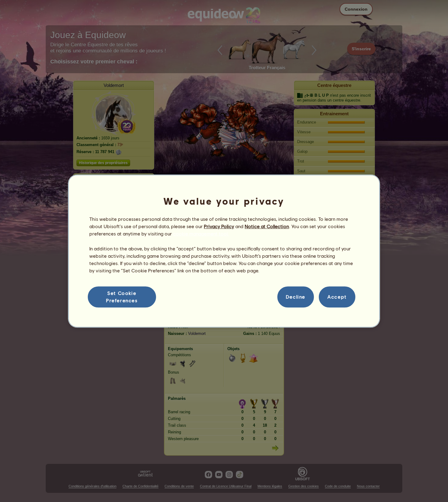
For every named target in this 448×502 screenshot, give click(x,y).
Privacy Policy (219, 226)
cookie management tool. (201, 234)
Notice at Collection (267, 226)
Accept (337, 297)
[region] (224, 251)
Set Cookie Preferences (122, 296)
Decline (295, 297)
